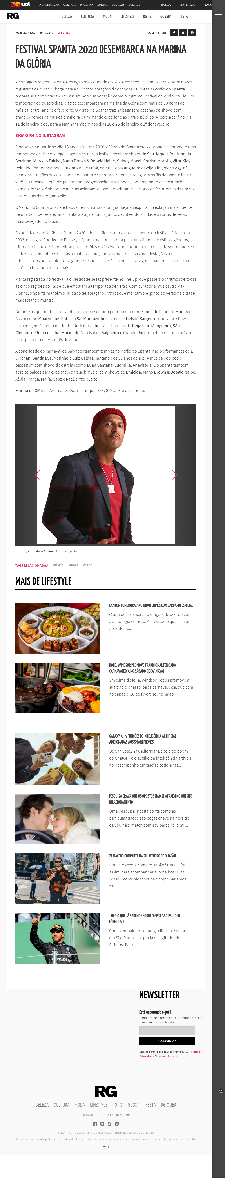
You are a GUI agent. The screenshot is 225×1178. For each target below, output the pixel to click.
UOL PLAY (118, 4)
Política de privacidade (114, 1115)
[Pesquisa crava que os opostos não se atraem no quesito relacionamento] (57, 843)
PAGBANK (86, 4)
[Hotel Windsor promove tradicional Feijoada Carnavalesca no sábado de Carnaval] (57, 712)
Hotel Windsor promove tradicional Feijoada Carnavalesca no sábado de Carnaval (142, 668)
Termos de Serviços (166, 1056)
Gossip (165, 16)
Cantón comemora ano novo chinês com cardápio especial (151, 606)
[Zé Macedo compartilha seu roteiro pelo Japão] (57, 902)
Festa (184, 16)
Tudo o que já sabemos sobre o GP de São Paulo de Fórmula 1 (144, 919)
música (58, 565)
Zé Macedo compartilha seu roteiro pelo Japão (142, 856)
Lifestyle (127, 16)
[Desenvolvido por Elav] (105, 1149)
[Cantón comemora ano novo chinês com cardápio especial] (57, 652)
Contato (87, 1115)
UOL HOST (70, 4)
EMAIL (209, 4)
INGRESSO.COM (49, 4)
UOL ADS (134, 4)
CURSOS (102, 4)
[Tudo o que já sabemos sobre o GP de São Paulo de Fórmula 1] (57, 962)
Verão (88, 565)
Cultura (87, 16)
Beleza (67, 16)
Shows (73, 565)
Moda (107, 16)
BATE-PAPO (187, 4)
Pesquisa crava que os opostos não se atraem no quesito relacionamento (150, 799)
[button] (185, 475)
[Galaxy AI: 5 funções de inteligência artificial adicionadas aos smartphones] (57, 783)
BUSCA (166, 4)
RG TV (147, 16)
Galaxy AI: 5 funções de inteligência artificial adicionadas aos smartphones (142, 739)
